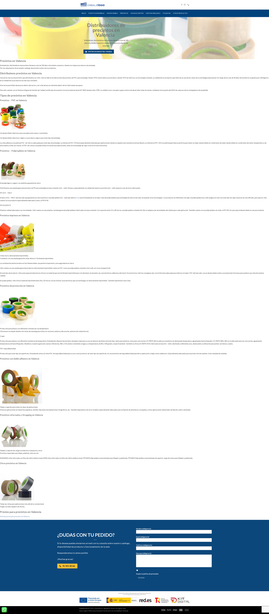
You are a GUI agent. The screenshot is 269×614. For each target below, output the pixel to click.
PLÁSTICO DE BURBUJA (96, 13)
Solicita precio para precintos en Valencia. (15, 516)
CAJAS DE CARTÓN (137, 13)
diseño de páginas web (118, 608)
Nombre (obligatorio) (143, 529)
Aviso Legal (83, 611)
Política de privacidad (95, 611)
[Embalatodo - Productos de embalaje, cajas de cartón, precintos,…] (92, 4)
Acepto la (147, 574)
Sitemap (125, 611)
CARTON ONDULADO (153, 13)
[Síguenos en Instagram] (184, 5)
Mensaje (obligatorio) (143, 553)
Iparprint (107, 608)
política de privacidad (150, 574)
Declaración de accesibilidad (112, 611)
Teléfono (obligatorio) (144, 545)
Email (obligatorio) (142, 537)
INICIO (84, 13)
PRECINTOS (124, 13)
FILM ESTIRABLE (112, 13)
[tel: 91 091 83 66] (188, 5)
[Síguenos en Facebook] (182, 5)
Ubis (78, 198)
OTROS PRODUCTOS (180, 13)
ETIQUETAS (167, 13)
